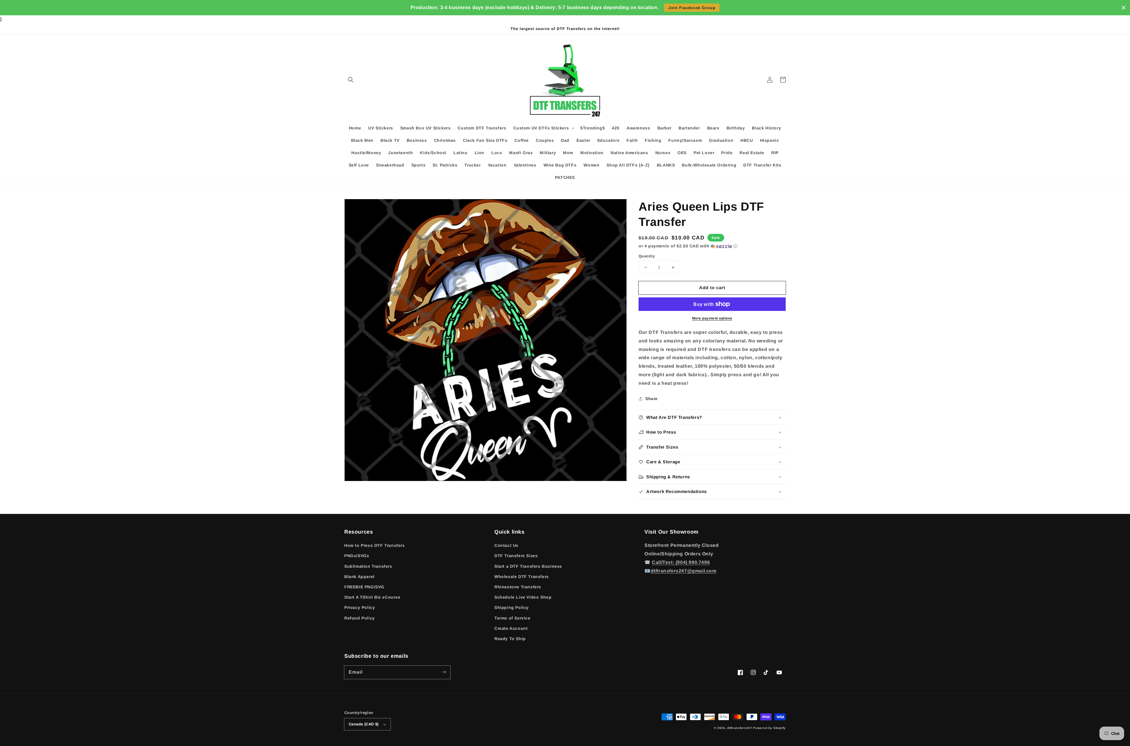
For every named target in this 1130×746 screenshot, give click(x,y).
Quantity (647, 256)
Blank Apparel (359, 576)
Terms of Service (512, 618)
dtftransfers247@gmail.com (684, 570)
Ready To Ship (510, 638)
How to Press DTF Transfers (374, 545)
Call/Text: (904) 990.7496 (681, 562)
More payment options (712, 318)
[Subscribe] (443, 672)
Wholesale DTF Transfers (521, 576)
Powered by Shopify (769, 728)
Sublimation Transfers (368, 566)
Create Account (511, 628)
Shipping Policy (511, 607)
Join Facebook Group (691, 7)
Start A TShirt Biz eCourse (372, 597)
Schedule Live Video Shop (522, 597)
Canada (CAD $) (364, 724)
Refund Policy (359, 618)
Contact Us (506, 545)
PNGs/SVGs (356, 555)
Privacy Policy (359, 607)
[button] (350, 79)
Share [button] (651, 398)
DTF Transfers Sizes (516, 555)
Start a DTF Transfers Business (528, 566)
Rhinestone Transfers (517, 587)
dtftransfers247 (739, 728)
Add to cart (712, 287)
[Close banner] (1123, 7)
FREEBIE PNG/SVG (364, 587)
